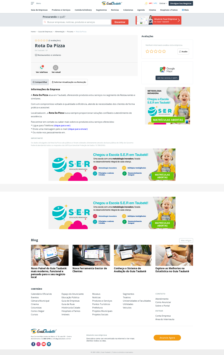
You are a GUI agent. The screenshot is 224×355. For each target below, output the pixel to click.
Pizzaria (70, 31)
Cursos (34, 314)
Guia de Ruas (68, 304)
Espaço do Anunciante (73, 293)
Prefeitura (97, 307)
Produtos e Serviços (61, 10)
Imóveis (65, 314)
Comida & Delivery (83, 10)
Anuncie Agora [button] (167, 337)
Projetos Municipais (102, 310)
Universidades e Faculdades (137, 300)
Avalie (184, 51)
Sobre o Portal (162, 305)
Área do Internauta (164, 319)
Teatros (127, 297)
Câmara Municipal (40, 300)
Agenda (141, 10)
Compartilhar (40, 82)
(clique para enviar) (78, 128)
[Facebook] (33, 344)
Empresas (39, 10)
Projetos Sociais (100, 314)
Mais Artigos (186, 240)
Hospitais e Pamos (169, 10)
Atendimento (162, 298)
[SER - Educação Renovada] (167, 105)
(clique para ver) (62, 125)
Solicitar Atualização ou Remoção (70, 82)
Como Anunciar (163, 302)
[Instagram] (38, 344)
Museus (96, 293)
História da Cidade (71, 307)
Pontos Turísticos (101, 304)
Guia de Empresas (45, 31)
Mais (186, 10)
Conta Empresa (163, 315)
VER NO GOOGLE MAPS (167, 78)
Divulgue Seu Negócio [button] (180, 3)
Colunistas (128, 10)
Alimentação (60, 31)
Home (33, 31)
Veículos (127, 307)
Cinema (152, 10)
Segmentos (101, 10)
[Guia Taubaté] (112, 3)
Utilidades (128, 304)
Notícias (115, 10)
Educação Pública (70, 297)
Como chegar (37, 310)
